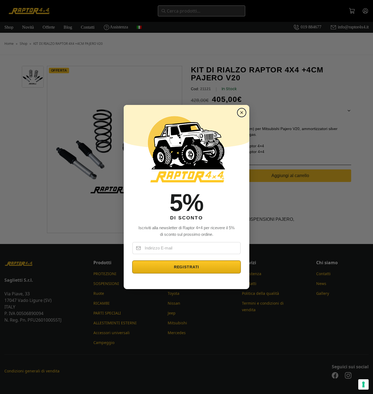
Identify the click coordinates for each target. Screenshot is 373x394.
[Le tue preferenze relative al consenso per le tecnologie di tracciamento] (363, 384)
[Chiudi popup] (241, 112)
